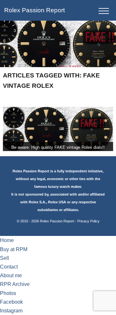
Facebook (11, 302)
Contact (9, 266)
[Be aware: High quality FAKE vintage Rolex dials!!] (58, 129)
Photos (8, 293)
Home (7, 240)
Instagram (11, 310)
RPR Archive (15, 284)
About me (11, 275)
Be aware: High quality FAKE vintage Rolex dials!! (58, 147)
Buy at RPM (13, 249)
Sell (4, 258)
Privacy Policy (88, 221)
